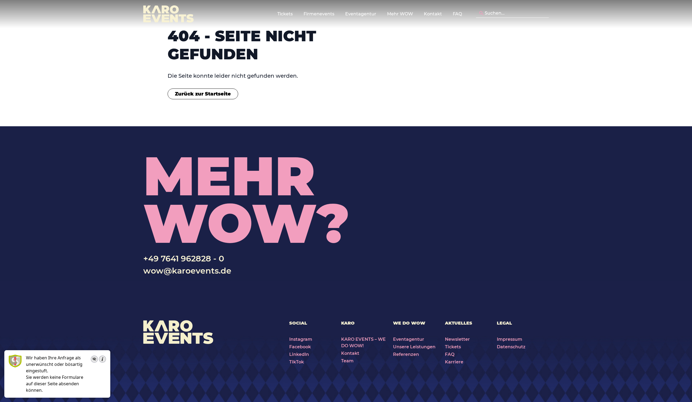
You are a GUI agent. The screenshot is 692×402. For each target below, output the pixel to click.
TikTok (296, 361)
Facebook (300, 346)
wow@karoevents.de (187, 271)
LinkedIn (299, 354)
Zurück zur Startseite (203, 94)
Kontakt (433, 13)
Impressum (509, 339)
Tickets (453, 346)
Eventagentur (408, 339)
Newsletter (457, 339)
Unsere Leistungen (414, 346)
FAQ (457, 13)
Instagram (300, 339)
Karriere (454, 361)
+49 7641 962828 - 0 (183, 259)
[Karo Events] (168, 14)
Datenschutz (511, 346)
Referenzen (406, 354)
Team (347, 360)
